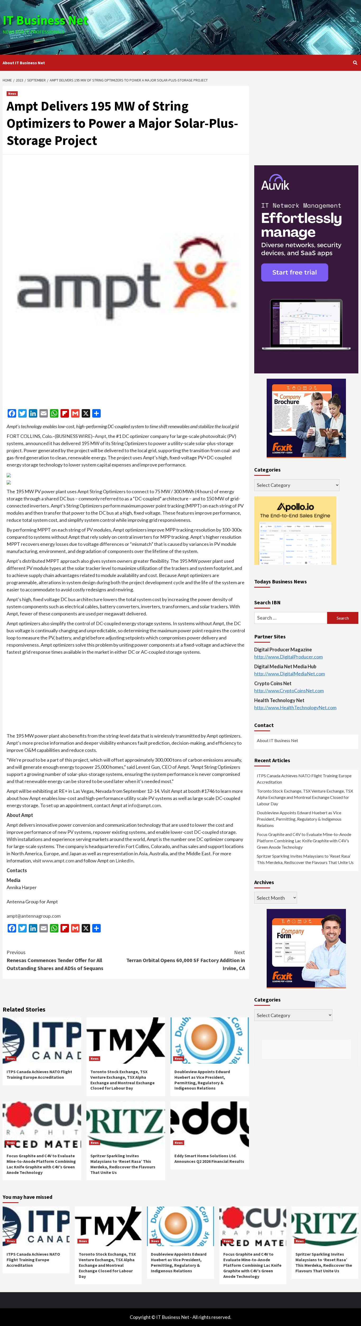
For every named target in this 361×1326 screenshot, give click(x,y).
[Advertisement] (240, 26)
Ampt (100, 436)
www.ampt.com (58, 860)
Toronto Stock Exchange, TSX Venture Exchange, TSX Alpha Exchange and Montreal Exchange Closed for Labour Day (122, 1080)
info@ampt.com (144, 805)
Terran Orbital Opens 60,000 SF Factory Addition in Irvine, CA (185, 960)
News (12, 93)
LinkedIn (124, 860)
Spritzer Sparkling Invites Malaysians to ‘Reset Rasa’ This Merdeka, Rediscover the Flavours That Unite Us (122, 1164)
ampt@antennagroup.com (34, 916)
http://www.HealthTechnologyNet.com (295, 707)
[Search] (355, 63)
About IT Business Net (24, 62)
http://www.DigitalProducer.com (288, 657)
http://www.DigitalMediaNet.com (289, 673)
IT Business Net (45, 20)
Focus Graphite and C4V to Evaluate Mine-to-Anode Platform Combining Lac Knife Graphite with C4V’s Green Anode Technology (41, 1164)
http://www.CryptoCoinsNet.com (289, 690)
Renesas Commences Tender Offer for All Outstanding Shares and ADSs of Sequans (55, 960)
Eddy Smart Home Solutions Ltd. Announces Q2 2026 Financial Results (209, 1158)
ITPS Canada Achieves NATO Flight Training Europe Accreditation (39, 1074)
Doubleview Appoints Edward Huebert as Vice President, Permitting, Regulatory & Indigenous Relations (202, 1080)
